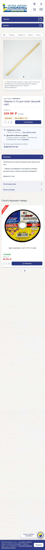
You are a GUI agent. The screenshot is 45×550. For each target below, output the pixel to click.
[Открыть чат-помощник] (40, 535)
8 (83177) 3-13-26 (11, 147)
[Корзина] (34, 9)
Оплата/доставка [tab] (9, 184)
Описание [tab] (7, 157)
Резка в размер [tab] (9, 190)
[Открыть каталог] (40, 25)
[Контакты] (34, 4)
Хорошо (39, 545)
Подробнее (25, 139)
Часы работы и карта (29, 132)
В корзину (29, 122)
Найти (41, 19)
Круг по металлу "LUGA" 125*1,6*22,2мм (22, 248)
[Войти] (41, 4)
